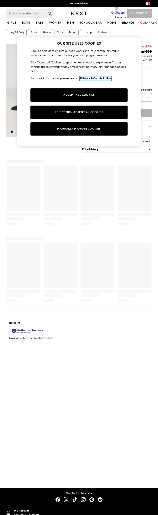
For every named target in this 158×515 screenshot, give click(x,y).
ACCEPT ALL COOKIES (79, 95)
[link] (112, 13)
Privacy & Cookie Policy (95, 78)
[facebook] (58, 499)
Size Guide (145, 89)
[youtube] (100, 499)
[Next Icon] (79, 13)
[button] (12, 132)
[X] (66, 499)
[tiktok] (75, 499)
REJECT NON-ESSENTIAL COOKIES (79, 112)
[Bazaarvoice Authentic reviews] (28, 331)
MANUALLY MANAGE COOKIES (79, 129)
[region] (79, 91)
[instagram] (83, 499)
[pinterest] (91, 499)
